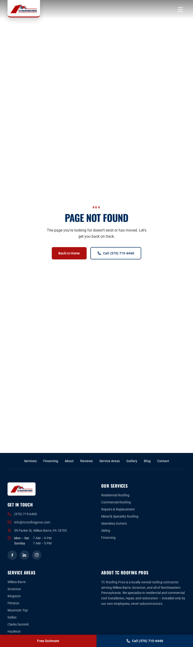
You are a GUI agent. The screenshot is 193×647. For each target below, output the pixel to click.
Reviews (86, 461)
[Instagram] (36, 555)
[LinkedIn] (24, 555)
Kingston (14, 596)
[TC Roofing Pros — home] (24, 8)
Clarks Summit (18, 624)
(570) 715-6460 (25, 514)
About (69, 461)
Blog (147, 461)
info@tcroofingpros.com (32, 522)
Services (30, 461)
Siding (105, 530)
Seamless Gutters (114, 523)
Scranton (14, 589)
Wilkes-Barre (17, 582)
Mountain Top (18, 610)
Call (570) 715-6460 (118, 253)
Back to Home (69, 253)
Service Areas (109, 461)
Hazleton (14, 631)
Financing (50, 461)
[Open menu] (180, 9)
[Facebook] (12, 555)
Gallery (131, 461)
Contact (163, 461)
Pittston (13, 603)
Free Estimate (48, 641)
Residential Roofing (115, 495)
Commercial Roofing (116, 502)
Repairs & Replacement (118, 509)
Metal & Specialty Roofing (119, 516)
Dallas (12, 617)
